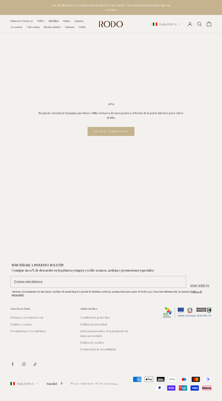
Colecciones (33, 27)
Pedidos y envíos (21, 324)
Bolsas (66, 21)
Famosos (70, 27)
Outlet (82, 27)
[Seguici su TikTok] (35, 364)
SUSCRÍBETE (199, 286)
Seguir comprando (111, 131)
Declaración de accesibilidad (98, 349)
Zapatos (78, 21)
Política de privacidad (93, 324)
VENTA (40, 21)
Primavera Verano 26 (21, 21)
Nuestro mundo (52, 27)
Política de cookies (92, 342)
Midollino (54, 21)
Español (52, 383)
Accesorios (16, 27)
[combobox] (54, 384)
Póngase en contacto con (26, 317)
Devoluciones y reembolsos (28, 331)
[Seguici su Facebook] (12, 364)
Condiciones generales (95, 317)
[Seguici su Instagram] (24, 364)
